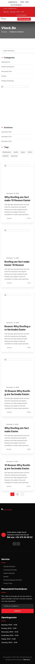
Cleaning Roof (5, 62)
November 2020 (6, 132)
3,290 (29, 347)
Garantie (5, 576)
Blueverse (26, 659)
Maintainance (7, 152)
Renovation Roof (6, 71)
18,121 (28, 486)
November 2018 (6, 141)
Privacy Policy (7, 583)
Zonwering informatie (10, 570)
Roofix (30, 152)
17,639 (28, 449)
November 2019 (6, 136)
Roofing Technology (7, 81)
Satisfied (5, 156)
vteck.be (9, 218)
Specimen (14, 156)
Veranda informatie (9, 566)
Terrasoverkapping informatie (12, 580)
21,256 (28, 218)
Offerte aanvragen (24, 19)
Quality (16, 152)
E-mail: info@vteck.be (10, 8)
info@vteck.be (12, 2)
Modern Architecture (7, 67)
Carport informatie (9, 573)
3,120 (29, 283)
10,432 (28, 412)
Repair (23, 152)
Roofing (3, 76)
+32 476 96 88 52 (16, 5)
